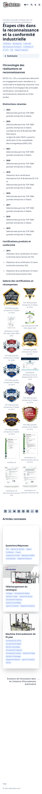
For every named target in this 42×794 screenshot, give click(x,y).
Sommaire (12, 56)
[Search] (31, 5)
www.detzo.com (14, 788)
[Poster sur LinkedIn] (5, 511)
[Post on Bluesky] (14, 511)
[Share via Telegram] (37, 511)
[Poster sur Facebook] (28, 511)
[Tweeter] (10, 511)
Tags (5, 783)
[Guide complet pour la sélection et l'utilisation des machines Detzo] (21, 544)
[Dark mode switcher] (36, 5)
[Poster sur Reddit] (19, 511)
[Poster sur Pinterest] (23, 511)
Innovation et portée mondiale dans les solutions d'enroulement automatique (17, 21)
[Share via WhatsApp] (32, 511)
